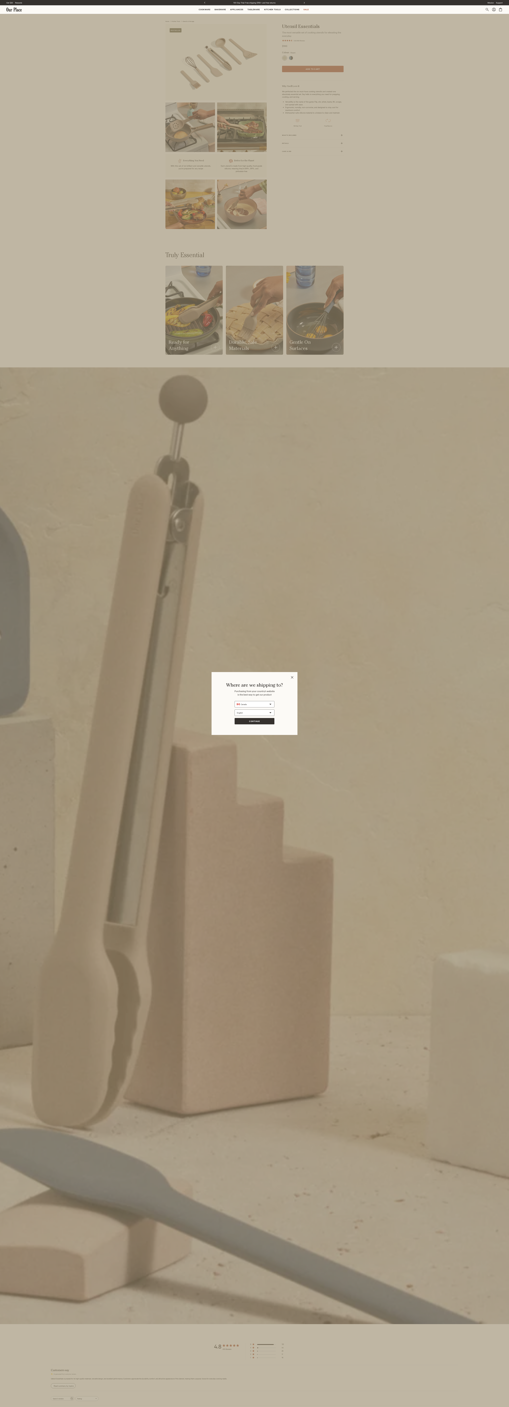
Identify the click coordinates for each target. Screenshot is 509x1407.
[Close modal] (292, 677)
